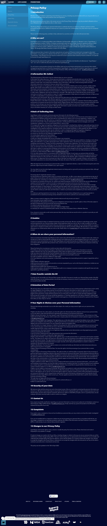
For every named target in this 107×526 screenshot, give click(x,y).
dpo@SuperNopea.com (88, 69)
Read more (48, 518)
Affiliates (67, 501)
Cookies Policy (74, 228)
